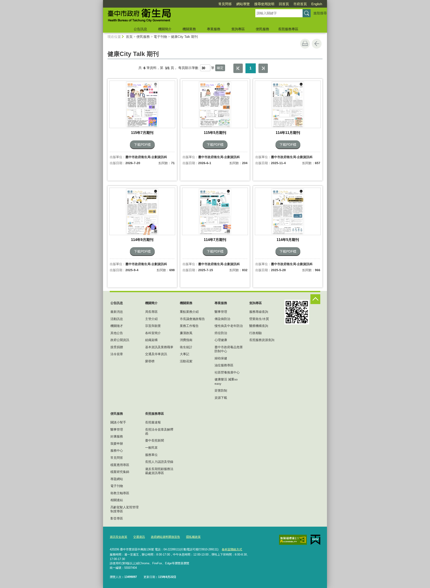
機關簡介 (165, 29)
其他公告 (116, 333)
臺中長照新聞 (154, 440)
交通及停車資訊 (156, 354)
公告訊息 (140, 29)
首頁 (129, 37)
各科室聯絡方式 (232, 549)
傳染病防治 (222, 319)
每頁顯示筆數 (188, 68)
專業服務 (213, 29)
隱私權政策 (193, 537)
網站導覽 (243, 4)
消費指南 (186, 340)
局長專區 (151, 311)
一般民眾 (151, 447)
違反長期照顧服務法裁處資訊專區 (159, 471)
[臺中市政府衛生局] (174, 16)
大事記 (184, 354)
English (316, 4)
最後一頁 (263, 68)
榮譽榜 (150, 361)
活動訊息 (116, 319)
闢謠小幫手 (118, 422)
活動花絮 (186, 361)
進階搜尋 (320, 13)
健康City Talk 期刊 (184, 37)
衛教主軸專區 (119, 493)
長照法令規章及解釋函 (159, 431)
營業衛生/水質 (259, 319)
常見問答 (225, 4)
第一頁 (238, 68)
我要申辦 (116, 443)
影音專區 (116, 518)
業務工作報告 (189, 326)
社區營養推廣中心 (227, 372)
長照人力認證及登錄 (159, 462)
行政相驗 (255, 333)
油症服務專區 (224, 365)
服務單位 (151, 455)
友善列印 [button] (305, 44)
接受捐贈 (116, 347)
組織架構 (151, 340)
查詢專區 (238, 29)
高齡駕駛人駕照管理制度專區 (124, 509)
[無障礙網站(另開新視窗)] (293, 540)
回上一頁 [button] (317, 44)
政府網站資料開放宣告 (165, 537)
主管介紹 (151, 319)
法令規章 (116, 354)
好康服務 (116, 436)
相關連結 (116, 500)
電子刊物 (160, 37)
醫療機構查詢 (258, 326)
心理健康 (221, 340)
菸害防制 (221, 390)
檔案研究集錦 (119, 472)
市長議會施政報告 (192, 319)
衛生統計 (186, 347)
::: (101, 2)
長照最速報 (153, 422)
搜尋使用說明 (264, 4)
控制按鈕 (315, 299)
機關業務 (189, 29)
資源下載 (221, 397)
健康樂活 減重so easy (226, 381)
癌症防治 (221, 333)
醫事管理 (221, 311)
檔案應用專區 (119, 465)
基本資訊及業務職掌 (159, 347)
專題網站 (116, 479)
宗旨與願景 (153, 326)
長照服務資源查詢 (261, 340)
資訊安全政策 (118, 537)
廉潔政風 (186, 333)
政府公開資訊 (119, 340)
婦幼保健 (221, 358)
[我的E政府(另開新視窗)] (315, 540)
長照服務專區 (288, 29)
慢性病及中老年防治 (229, 326)
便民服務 (262, 29)
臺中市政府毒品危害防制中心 (229, 349)
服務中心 (116, 450)
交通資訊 (139, 537)
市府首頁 (300, 4)
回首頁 (284, 4)
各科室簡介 (153, 333)
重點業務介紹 (189, 311)
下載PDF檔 (142, 144)
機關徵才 (116, 326)
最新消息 (116, 311)
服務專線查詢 (258, 311)
